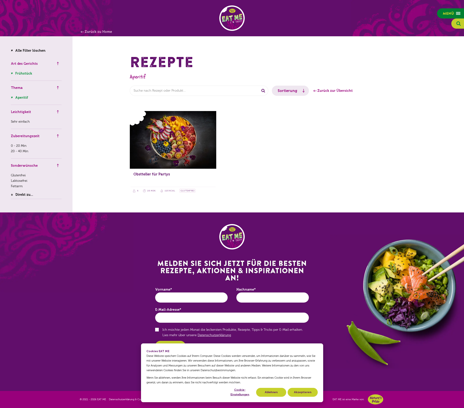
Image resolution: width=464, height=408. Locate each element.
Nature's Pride (375, 399)
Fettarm (17, 186)
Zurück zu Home (98, 32)
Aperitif (21, 98)
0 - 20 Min (18, 146)
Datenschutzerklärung (214, 335)
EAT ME (232, 18)
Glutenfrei (18, 175)
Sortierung (287, 91)
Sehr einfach (20, 122)
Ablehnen (271, 392)
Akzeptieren (302, 392)
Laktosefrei (19, 181)
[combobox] (199, 91)
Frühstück (23, 73)
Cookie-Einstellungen (239, 392)
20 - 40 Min (19, 151)
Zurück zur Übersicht (335, 91)
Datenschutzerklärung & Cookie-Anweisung (134, 399)
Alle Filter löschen (30, 51)
